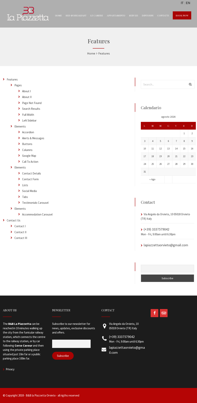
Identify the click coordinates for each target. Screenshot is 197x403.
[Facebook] (154, 313)
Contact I (20, 226)
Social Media (29, 191)
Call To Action (30, 161)
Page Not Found (32, 103)
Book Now (182, 15)
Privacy (10, 369)
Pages (18, 85)
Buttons (27, 144)
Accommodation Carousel (37, 214)
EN (188, 3)
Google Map (29, 156)
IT (182, 3)
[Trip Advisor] (164, 313)
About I (26, 91)
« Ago (152, 179)
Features (12, 79)
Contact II (20, 232)
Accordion (28, 132)
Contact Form (30, 179)
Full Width (28, 114)
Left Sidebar (29, 120)
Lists (25, 185)
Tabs (25, 197)
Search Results (31, 109)
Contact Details (31, 173)
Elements (20, 126)
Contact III (20, 238)
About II (27, 97)
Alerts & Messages (33, 138)
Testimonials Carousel (35, 202)
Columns (27, 150)
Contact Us (13, 220)
